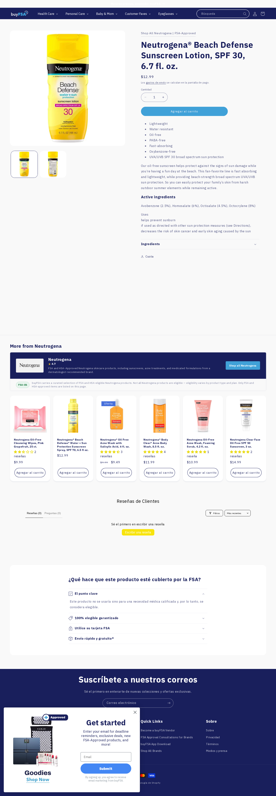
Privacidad (213, 737)
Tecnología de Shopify (147, 782)
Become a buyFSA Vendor (158, 730)
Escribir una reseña (138, 532)
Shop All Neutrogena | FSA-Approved (168, 33)
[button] (262, 13)
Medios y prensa (216, 751)
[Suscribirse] (169, 703)
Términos (212, 744)
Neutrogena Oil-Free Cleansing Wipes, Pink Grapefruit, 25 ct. (29, 443)
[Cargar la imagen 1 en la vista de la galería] (24, 164)
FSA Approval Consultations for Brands (167, 737)
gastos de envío (156, 82)
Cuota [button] (150, 256)
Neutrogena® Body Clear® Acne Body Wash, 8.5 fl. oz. (155, 443)
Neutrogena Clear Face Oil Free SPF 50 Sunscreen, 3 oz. (245, 443)
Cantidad (146, 89)
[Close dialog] (135, 712)
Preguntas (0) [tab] (52, 513)
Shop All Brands (151, 751)
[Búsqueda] (245, 14)
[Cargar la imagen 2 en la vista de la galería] (53, 164)
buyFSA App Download (156, 744)
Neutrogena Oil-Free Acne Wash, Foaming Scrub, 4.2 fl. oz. (201, 443)
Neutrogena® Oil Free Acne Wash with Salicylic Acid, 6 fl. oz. (115, 443)
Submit (105, 768)
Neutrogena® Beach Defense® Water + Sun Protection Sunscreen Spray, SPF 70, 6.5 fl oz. (73, 445)
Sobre (210, 730)
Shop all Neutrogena (242, 365)
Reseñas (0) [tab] (34, 513)
